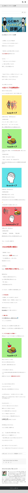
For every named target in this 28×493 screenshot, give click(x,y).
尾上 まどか (5, 453)
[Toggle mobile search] (22, 2)
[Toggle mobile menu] (25, 2)
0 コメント (20, 453)
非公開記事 (16, 453)
